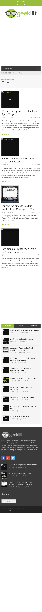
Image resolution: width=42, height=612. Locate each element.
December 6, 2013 (24, 381)
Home (14, 73)
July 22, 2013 (22, 362)
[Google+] (21, 4)
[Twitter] (24, 4)
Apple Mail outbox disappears (21, 339)
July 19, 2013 (22, 373)
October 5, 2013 (7, 164)
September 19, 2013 (8, 212)
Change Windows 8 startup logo (22, 397)
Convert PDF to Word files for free (23, 378)
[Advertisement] (21, 42)
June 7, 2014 (22, 411)
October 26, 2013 (8, 117)
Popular (8, 325)
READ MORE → (5, 134)
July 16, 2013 (22, 419)
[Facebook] (17, 4)
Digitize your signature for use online (24, 330)
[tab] (7, 326)
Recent (21, 325)
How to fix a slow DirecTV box (21, 416)
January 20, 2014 (24, 341)
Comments (34, 325)
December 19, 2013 (24, 400)
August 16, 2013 (23, 332)
